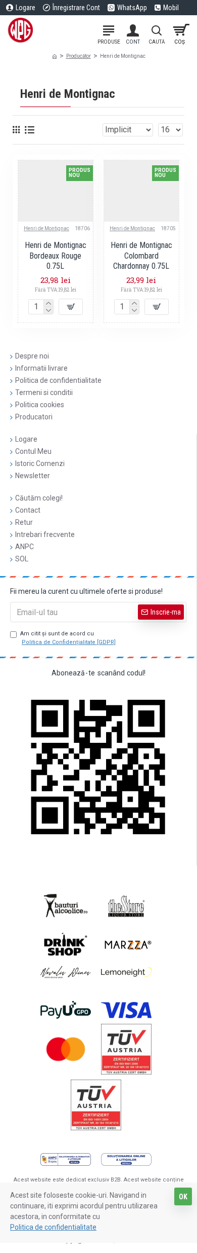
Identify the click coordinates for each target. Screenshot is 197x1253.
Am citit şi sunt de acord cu (68, 638)
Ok (183, 1197)
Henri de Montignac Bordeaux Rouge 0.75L (55, 255)
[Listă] (29, 130)
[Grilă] (16, 129)
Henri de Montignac (46, 228)
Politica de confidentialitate (53, 1227)
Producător (78, 56)
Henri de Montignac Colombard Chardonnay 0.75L (141, 255)
